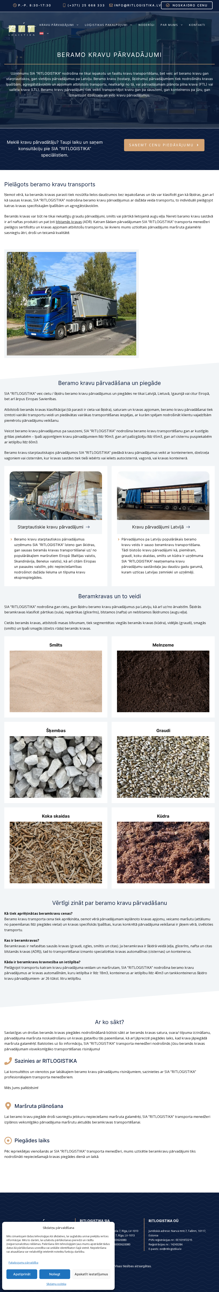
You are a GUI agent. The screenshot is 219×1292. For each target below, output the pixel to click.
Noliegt (54, 1274)
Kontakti (197, 25)
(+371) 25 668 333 (86, 5)
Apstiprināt (22, 1274)
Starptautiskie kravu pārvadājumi (50, 527)
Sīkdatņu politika (56, 1284)
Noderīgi (147, 25)
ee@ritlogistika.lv (171, 1249)
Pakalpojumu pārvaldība (23, 1262)
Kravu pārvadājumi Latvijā (158, 527)
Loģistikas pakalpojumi (106, 25)
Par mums (169, 25)
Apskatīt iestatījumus (91, 1274)
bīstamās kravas (69, 221)
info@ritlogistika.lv (137, 5)
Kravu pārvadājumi (57, 25)
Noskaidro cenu (190, 5)
